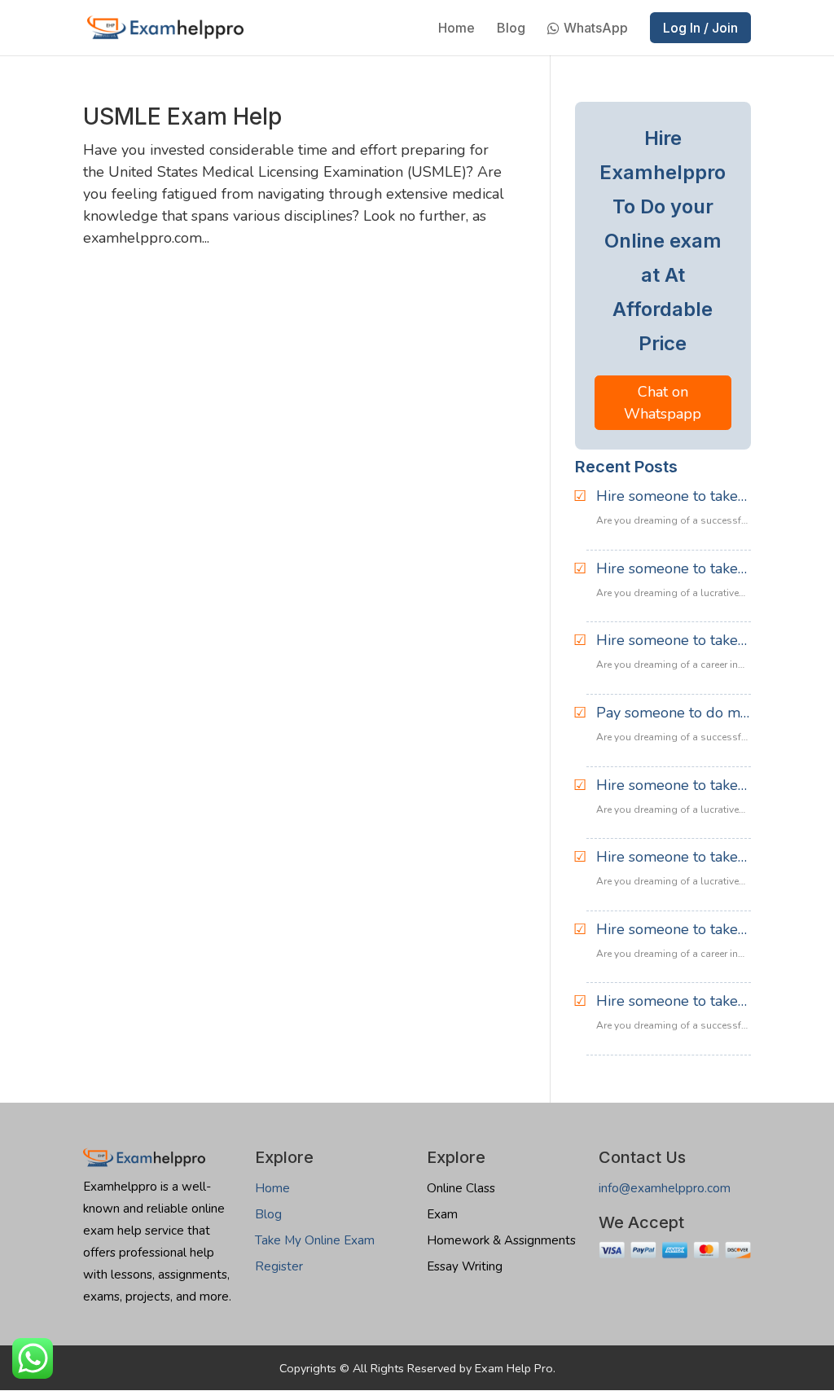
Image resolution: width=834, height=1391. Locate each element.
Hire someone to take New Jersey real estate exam (671, 569)
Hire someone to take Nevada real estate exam (667, 785)
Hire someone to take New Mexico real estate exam (667, 496)
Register (279, 1266)
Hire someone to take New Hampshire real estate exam (667, 641)
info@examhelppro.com (665, 1188)
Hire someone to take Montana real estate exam (667, 930)
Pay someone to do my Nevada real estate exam (672, 713)
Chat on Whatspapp (662, 402)
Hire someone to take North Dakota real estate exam (667, 1001)
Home (456, 29)
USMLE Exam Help (182, 116)
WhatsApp (596, 29)
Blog (511, 29)
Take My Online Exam (315, 1240)
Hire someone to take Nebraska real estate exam (667, 857)
